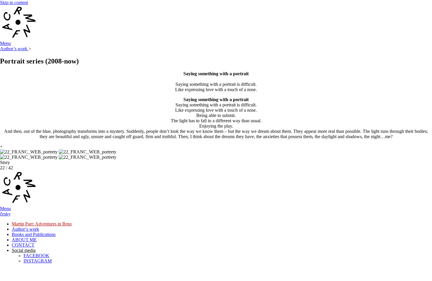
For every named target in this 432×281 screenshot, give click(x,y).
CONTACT (23, 244)
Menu (5, 43)
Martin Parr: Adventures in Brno (42, 223)
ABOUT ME (24, 239)
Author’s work (14, 48)
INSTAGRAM (38, 260)
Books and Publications (34, 234)
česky (5, 213)
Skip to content (14, 2)
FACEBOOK (36, 255)
